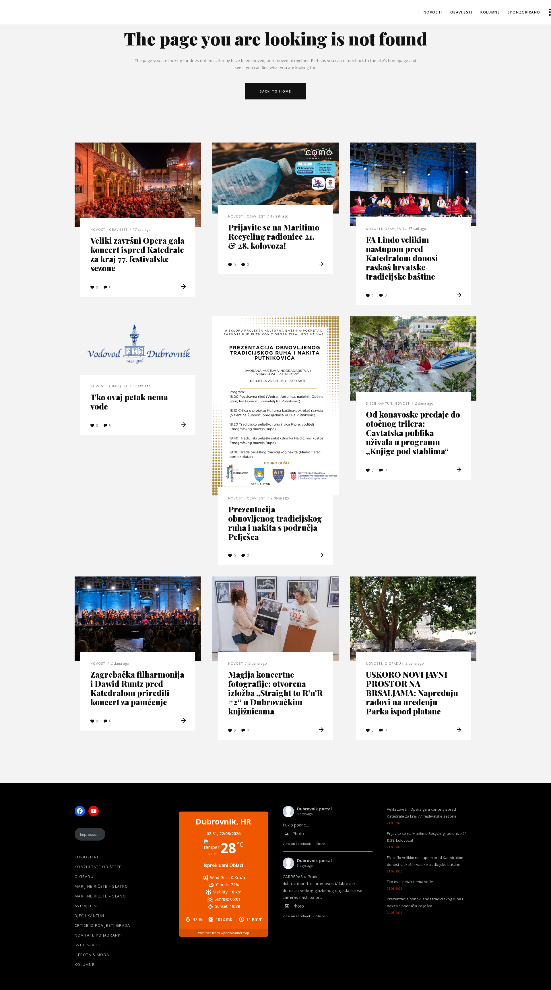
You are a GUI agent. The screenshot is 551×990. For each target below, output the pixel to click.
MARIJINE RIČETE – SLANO (100, 896)
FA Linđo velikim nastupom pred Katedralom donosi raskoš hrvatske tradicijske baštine (402, 258)
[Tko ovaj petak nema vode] (138, 350)
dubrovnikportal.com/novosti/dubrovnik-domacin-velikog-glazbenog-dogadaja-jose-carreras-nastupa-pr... (323, 890)
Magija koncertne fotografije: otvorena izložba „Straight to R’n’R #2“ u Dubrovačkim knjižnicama (275, 692)
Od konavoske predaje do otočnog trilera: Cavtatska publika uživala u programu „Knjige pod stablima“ (413, 432)
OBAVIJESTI (119, 229)
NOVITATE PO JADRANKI (98, 935)
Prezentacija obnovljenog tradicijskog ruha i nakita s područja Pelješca (275, 523)
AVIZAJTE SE (87, 905)
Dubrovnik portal (314, 809)
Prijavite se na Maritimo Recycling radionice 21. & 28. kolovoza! (273, 236)
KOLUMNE (84, 964)
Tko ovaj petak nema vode (129, 402)
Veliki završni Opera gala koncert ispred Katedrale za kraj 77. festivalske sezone (137, 254)
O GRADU (393, 663)
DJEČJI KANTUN (379, 403)
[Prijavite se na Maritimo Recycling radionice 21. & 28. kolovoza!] (275, 178)
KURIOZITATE (88, 857)
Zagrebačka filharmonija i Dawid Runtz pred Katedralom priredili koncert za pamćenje (137, 688)
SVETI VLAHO (88, 944)
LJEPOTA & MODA (92, 954)
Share (320, 843)
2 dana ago (280, 498)
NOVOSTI (98, 229)
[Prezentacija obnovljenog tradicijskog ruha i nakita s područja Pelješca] (275, 405)
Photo (298, 833)
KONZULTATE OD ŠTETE (98, 866)
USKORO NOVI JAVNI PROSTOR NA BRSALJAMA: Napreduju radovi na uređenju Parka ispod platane (412, 692)
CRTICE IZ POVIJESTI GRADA (102, 925)
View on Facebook (297, 843)
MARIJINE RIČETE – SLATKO (101, 886)
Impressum (90, 834)
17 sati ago (142, 229)
